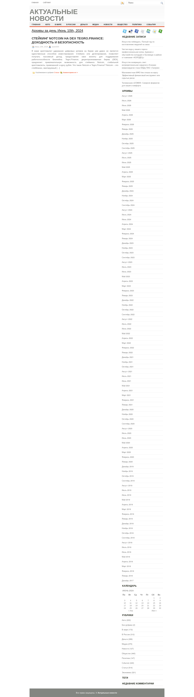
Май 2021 (126, 385)
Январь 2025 (127, 186)
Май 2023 (126, 276)
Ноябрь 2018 (127, 528)
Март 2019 (126, 509)
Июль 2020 (126, 433)
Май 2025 (126, 167)
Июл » (154, 611)
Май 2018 (126, 556)
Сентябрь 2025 (128, 148)
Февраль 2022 (128, 347)
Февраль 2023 (128, 290)
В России (71, 24)
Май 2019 (126, 499)
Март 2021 (126, 395)
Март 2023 (126, 286)
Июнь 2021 (126, 381)
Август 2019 (127, 485)
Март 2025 (126, 176)
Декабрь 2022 (127, 300)
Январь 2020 (127, 461)
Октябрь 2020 (127, 419)
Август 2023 (127, 262)
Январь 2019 (127, 518)
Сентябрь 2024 (128, 205)
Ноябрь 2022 (127, 305)
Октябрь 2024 (127, 200)
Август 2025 (127, 152)
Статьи (56, 72)
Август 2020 (127, 428)
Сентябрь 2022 (128, 314)
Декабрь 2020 (127, 409)
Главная (35, 2)
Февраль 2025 (128, 181)
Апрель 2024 (127, 224)
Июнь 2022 (126, 328)
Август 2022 (127, 319)
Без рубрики (127, 625)
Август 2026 (127, 95)
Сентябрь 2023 (128, 257)
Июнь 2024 (126, 219)
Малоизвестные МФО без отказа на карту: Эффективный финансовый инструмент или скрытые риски (141, 75)
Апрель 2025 (127, 171)
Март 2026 (126, 119)
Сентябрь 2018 (128, 537)
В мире (58, 24)
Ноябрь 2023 (127, 248)
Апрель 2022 (127, 338)
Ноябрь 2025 (127, 138)
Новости (108, 24)
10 (125, 603)
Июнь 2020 (126, 438)
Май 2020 (126, 442)
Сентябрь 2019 (128, 480)
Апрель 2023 (127, 281)
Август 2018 (127, 542)
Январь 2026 (127, 129)
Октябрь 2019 (127, 476)
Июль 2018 (126, 547)
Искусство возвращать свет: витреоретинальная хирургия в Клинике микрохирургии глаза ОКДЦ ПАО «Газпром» (141, 65)
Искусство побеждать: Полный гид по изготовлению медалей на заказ (138, 43)
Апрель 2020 (127, 447)
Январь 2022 (127, 352)
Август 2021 (127, 371)
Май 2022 (126, 333)
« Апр (130, 611)
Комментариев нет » (70, 72)
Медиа (95, 24)
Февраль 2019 (128, 514)
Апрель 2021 (127, 390)
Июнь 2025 (126, 162)
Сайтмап (47, 2)
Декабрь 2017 (127, 580)
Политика (137, 24)
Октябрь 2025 (127, 143)
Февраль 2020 (128, 457)
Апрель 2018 (127, 561)
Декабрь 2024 (127, 190)
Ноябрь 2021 (127, 362)
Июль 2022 (126, 324)
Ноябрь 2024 (127, 195)
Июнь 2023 (126, 271)
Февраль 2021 (128, 400)
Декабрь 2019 (127, 466)
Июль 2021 (126, 376)
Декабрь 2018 (127, 523)
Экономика (126, 672)
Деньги (84, 24)
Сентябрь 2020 (128, 423)
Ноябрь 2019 (127, 471)
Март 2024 (126, 229)
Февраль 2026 (128, 124)
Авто (47, 24)
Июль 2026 (126, 100)
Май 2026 (126, 110)
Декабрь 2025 (127, 133)
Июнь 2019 (126, 495)
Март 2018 (126, 566)
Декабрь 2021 (127, 357)
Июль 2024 (126, 214)
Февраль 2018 (128, 571)
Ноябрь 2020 (127, 414)
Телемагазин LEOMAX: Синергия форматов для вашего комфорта (140, 84)
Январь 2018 (127, 575)
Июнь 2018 (126, 552)
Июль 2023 (126, 267)
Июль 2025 (126, 157)
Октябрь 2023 (127, 252)
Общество (122, 24)
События (151, 24)
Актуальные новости (54, 15)
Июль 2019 (126, 490)
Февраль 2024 (128, 233)
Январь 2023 (127, 295)
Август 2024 (127, 210)
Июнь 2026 (126, 105)
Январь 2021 (127, 404)
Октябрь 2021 (127, 366)
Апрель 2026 (127, 114)
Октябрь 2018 (127, 533)
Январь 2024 (127, 238)
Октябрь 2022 (127, 309)
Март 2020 (126, 452)
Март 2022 (126, 343)
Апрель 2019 (127, 504)
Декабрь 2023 (127, 243)
